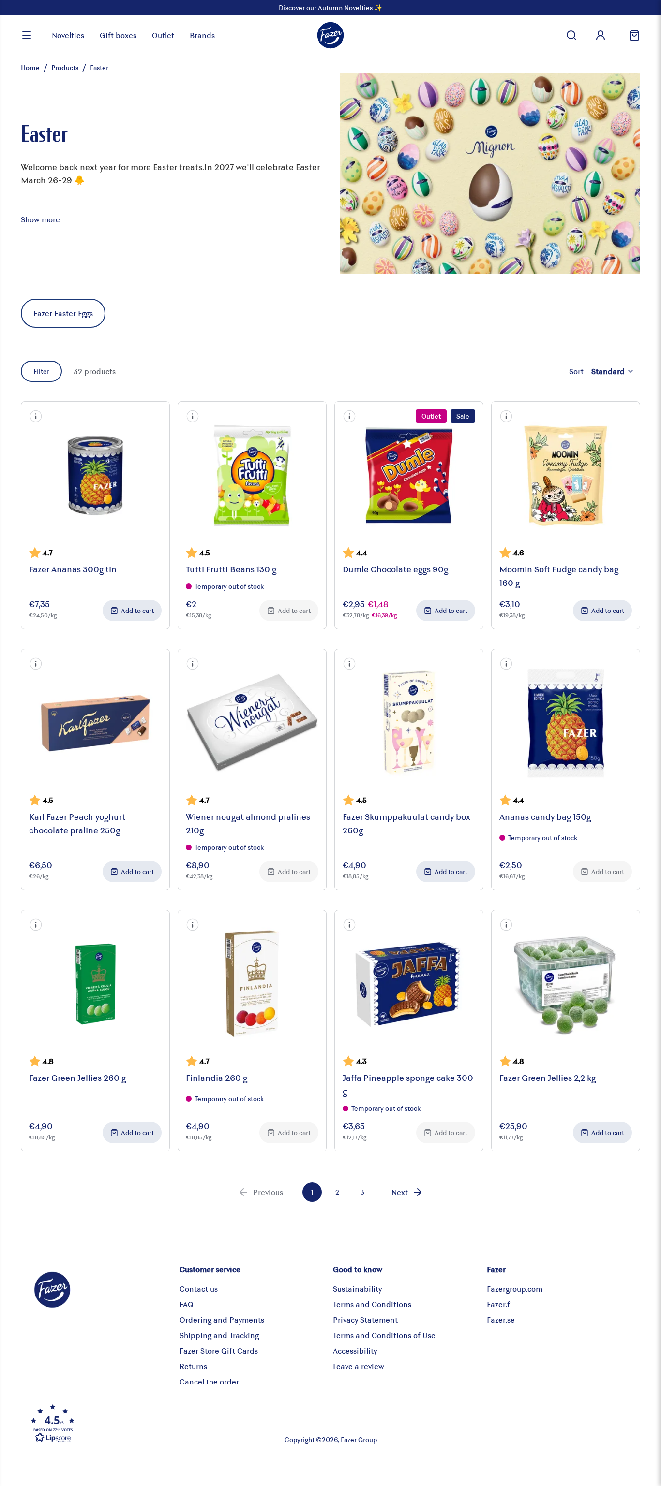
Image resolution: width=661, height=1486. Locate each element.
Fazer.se (501, 1319)
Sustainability (357, 1288)
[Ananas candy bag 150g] (565, 723)
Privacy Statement (365, 1319)
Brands (202, 35)
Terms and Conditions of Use (384, 1335)
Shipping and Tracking (219, 1335)
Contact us (199, 1288)
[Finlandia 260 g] (252, 984)
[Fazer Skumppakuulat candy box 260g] (409, 723)
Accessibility (355, 1350)
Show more (40, 219)
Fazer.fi (499, 1304)
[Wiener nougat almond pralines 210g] (252, 723)
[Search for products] (571, 35)
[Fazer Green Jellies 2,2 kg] (565, 984)
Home (30, 67)
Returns (193, 1365)
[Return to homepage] (330, 35)
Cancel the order (209, 1381)
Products (64, 67)
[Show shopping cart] (630, 35)
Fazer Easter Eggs (63, 313)
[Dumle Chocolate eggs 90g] (409, 475)
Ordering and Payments (222, 1319)
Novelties (68, 35)
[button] (36, 416)
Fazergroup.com (514, 1288)
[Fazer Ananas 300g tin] (95, 475)
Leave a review (358, 1365)
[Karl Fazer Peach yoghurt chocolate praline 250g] (95, 723)
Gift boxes (118, 35)
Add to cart (137, 610)
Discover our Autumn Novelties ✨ (330, 7)
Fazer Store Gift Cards (219, 1350)
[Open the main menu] (26, 35)
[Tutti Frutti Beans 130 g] (252, 475)
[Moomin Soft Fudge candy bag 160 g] (565, 475)
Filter (41, 371)
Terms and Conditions (372, 1304)
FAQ (187, 1304)
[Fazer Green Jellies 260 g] (95, 984)
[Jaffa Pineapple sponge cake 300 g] (409, 984)
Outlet (163, 35)
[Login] (600, 35)
